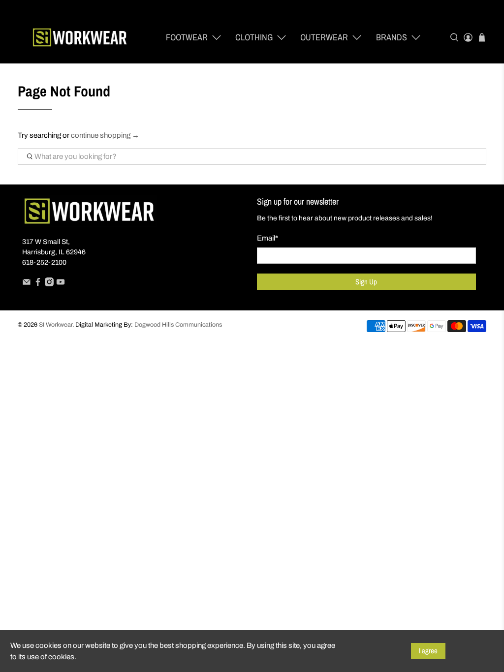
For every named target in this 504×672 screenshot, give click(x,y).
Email (267, 238)
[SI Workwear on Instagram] (49, 284)
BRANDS (391, 37)
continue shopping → (105, 135)
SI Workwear (55, 324)
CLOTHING (254, 37)
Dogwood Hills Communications (178, 324)
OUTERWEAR (324, 37)
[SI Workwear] (79, 38)
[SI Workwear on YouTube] (60, 284)
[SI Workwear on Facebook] (37, 284)
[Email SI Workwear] (26, 284)
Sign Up (366, 281)
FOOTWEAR (187, 37)
